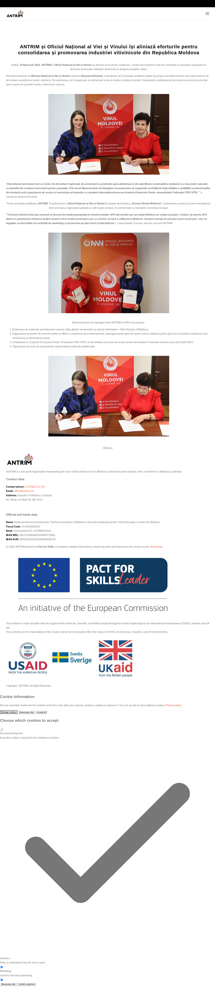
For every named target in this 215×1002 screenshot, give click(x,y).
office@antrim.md (24, 491)
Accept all (41, 712)
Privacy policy (173, 705)
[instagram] (212, 3)
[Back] (1, 729)
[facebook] (206, 3)
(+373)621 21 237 (35, 486)
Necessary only (26, 712)
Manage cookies (8, 712)
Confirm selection (26, 984)
